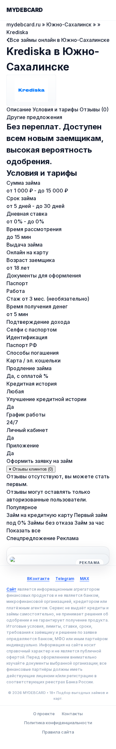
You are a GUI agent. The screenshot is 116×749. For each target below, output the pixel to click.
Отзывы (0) (94, 109)
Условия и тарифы (55, 109)
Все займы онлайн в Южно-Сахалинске (60, 40)
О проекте (44, 713)
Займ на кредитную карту (39, 515)
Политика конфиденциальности (58, 722)
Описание (18, 109)
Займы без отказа (50, 523)
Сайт (11, 589)
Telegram (64, 578)
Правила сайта (58, 732)
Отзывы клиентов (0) (31, 469)
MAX (84, 578)
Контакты (72, 713)
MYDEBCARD (24, 10)
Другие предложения (34, 117)
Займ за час (89, 523)
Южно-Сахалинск (69, 24)
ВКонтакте (38, 578)
